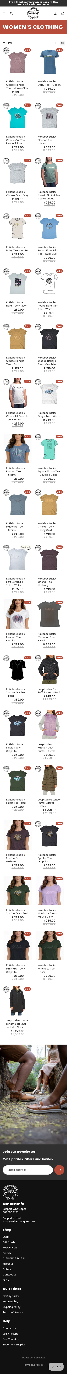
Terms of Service (13, 1312)
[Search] (11, 13)
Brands (7, 1253)
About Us (8, 1264)
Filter (9, 43)
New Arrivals (10, 1247)
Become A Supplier (14, 1344)
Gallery (7, 1269)
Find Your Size (11, 1339)
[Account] (55, 13)
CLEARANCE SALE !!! (14, 1258)
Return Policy (10, 1301)
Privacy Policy (11, 1296)
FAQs (6, 1280)
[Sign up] (59, 1170)
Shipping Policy (11, 1307)
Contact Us (9, 1274)
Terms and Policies (33, 1364)
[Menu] (4, 13)
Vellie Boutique (37, 1357)
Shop (6, 1237)
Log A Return (10, 1334)
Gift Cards (9, 1242)
